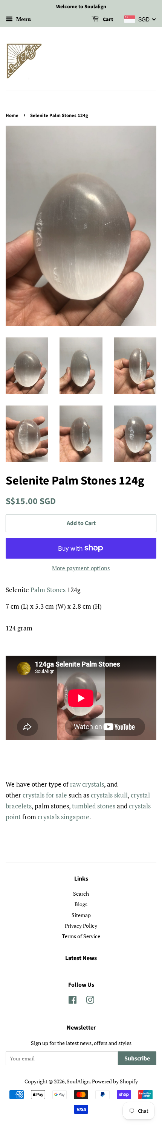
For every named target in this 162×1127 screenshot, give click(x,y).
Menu (23, 19)
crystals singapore (63, 817)
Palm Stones (48, 589)
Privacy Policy (81, 925)
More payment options (81, 568)
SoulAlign (78, 1081)
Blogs (81, 904)
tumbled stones (93, 806)
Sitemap (81, 915)
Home (12, 115)
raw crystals (87, 784)
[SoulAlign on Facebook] (72, 1001)
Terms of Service (81, 936)
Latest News (81, 958)
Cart (107, 19)
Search (81, 893)
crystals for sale (45, 795)
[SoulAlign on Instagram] (90, 1001)
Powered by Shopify (115, 1081)
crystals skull (109, 795)
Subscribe (137, 1058)
